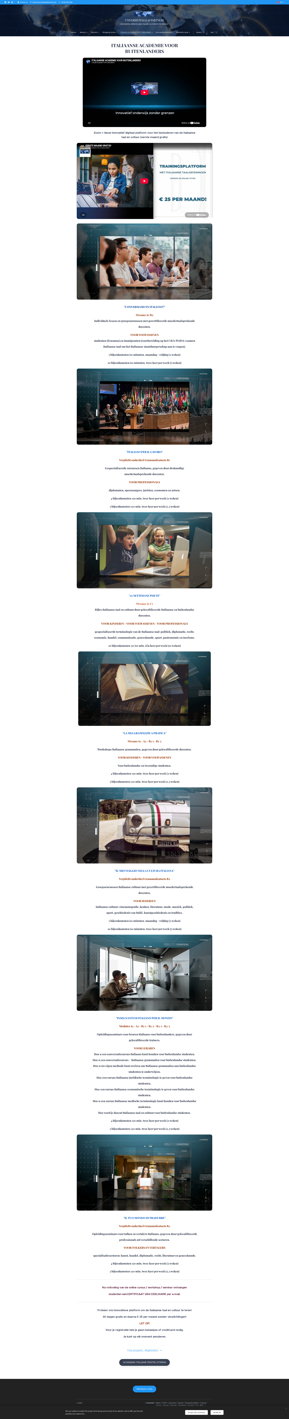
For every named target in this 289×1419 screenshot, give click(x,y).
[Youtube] (8, 2)
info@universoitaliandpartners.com (44, 2)
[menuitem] (74, 32)
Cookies (79, 1403)
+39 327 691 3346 (66, 2)
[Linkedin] (5, 2)
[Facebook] (12, 2)
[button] (200, 32)
